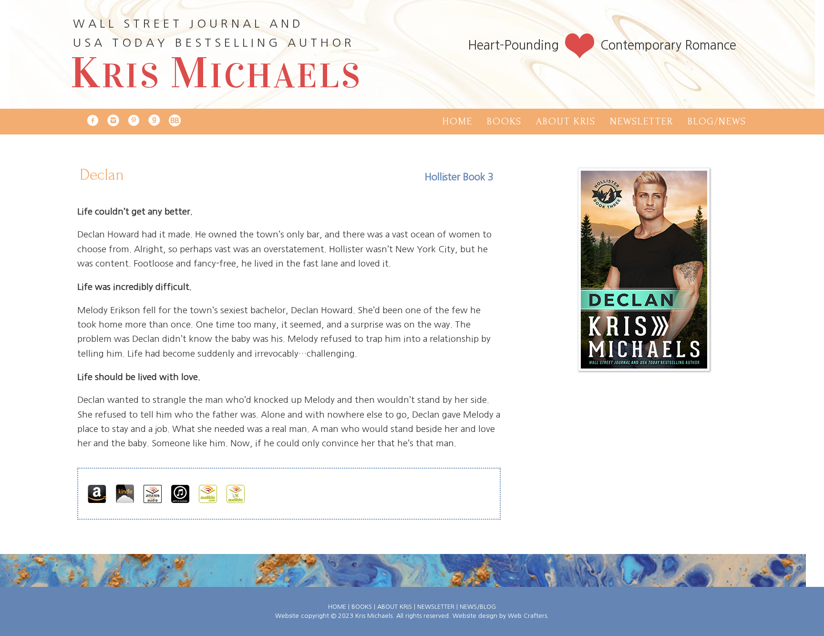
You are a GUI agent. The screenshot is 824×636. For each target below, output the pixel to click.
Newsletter (641, 121)
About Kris (566, 121)
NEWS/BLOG (478, 607)
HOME (337, 607)
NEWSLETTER (435, 607)
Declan (102, 175)
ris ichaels (216, 76)
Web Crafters (527, 616)
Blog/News (717, 121)
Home (458, 121)
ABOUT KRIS (394, 607)
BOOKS (361, 607)
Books (504, 121)
